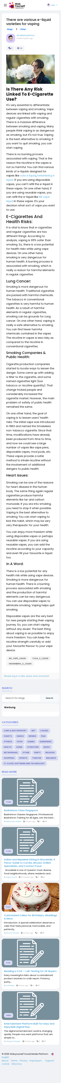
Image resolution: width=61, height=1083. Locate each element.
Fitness (8, 741)
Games (31, 741)
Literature (33, 747)
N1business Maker (13, 821)
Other (23, 29)
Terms (14, 1060)
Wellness (51, 758)
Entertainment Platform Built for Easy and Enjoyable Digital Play (29, 1025)
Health (7, 747)
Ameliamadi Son (25, 35)
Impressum (35, 1060)
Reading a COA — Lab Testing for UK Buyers (30, 971)
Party (37, 752)
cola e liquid (28, 175)
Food (20, 741)
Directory (17, 1063)
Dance (20, 736)
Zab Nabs (10, 985)
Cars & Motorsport (15, 730)
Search (49, 698)
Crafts (8, 736)
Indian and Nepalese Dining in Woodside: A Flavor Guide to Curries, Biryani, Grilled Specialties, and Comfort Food (29, 863)
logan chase (11, 877)
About (5, 1060)
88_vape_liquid (17, 658)
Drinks (32, 736)
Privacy (24, 1060)
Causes (44, 730)
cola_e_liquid (40, 658)
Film (43, 736)
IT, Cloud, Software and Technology (24, 763)
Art (33, 730)
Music (47, 747)
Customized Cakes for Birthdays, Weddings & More (30, 917)
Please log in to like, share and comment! (26, 676)
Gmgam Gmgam (13, 1041)
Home (19, 747)
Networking (11, 752)
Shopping (9, 758)
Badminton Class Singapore (21, 810)
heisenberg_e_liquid (20, 663)
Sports (23, 758)
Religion (50, 752)
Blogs (10, 29)
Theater (36, 758)
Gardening (46, 741)
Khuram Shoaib (12, 933)
